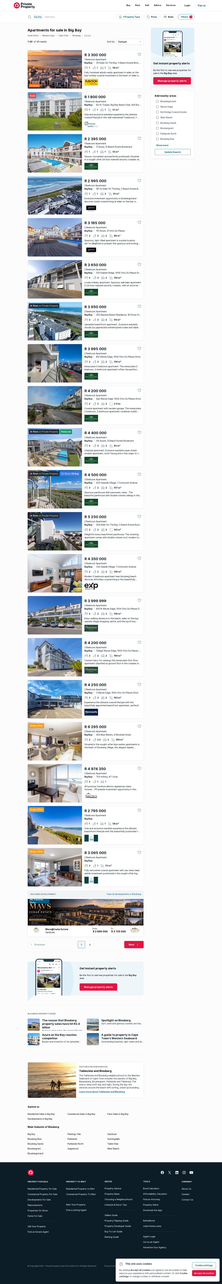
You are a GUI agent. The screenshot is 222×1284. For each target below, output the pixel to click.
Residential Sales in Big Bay (41, 1114)
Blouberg (76, 35)
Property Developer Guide (118, 1226)
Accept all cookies (204, 1273)
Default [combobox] (122, 41)
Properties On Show (38, 1210)
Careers (185, 1194)
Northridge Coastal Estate (173, 112)
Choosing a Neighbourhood (118, 1199)
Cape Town (63, 35)
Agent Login (149, 1236)
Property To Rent (76, 1182)
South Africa (33, 35)
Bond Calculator (151, 1188)
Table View (112, 1143)
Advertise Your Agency (154, 1247)
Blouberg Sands (168, 123)
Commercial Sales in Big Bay (81, 1114)
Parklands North (168, 133)
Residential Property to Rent (80, 1188)
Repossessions (35, 1205)
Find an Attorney (151, 1199)
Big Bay (87, 35)
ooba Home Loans (152, 1226)
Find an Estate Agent (38, 1232)
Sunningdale (113, 1139)
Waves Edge (166, 106)
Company (187, 1182)
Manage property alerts (172, 80)
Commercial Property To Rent (81, 1194)
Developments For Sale (39, 1199)
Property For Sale (38, 1182)
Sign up (202, 5)
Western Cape (48, 35)
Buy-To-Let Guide (113, 1231)
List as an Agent (151, 1242)
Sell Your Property (37, 1226)
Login (187, 5)
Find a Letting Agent (76, 1210)
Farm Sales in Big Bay (118, 1114)
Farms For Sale (35, 1216)
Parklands (72, 1139)
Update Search (172, 152)
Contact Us (187, 1199)
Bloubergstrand (168, 101)
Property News (112, 1194)
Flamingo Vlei (74, 1134)
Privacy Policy (110, 1266)
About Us (186, 1188)
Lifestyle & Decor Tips (116, 1204)
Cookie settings (204, 1265)
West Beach (166, 117)
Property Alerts (151, 1204)
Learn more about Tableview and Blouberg (102, 1091)
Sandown (112, 1134)
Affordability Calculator (155, 1194)
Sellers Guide (111, 1215)
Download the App (152, 1210)
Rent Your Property (75, 1204)
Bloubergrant (167, 128)
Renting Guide (112, 1237)
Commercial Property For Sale (42, 1194)
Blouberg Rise (167, 139)
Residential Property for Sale (42, 1188)
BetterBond (149, 1220)
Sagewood (73, 1148)
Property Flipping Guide (116, 1220)
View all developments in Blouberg (124, 894)
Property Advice (113, 1188)
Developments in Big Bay (40, 1119)
